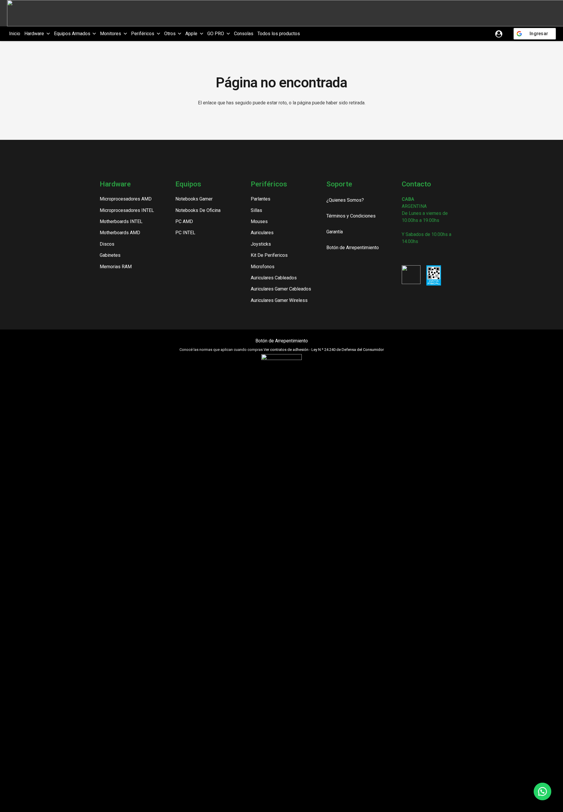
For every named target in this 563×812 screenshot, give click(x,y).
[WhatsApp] (434, 255)
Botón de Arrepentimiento (281, 341)
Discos (107, 244)
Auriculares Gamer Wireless (279, 300)
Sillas (256, 210)
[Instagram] (404, 255)
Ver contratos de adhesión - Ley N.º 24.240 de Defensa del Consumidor (324, 349)
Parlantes (260, 199)
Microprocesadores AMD (126, 199)
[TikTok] (424, 255)
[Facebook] (414, 255)
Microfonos (262, 266)
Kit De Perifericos (269, 255)
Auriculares (262, 232)
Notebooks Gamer (194, 199)
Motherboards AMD (120, 232)
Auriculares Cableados (274, 278)
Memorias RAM (116, 266)
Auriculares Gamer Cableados (281, 289)
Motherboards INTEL (121, 221)
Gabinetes (110, 255)
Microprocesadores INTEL (127, 210)
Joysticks (261, 244)
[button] (47, 33)
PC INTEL (185, 232)
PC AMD (184, 221)
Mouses (259, 221)
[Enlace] (498, 34)
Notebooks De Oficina (198, 210)
